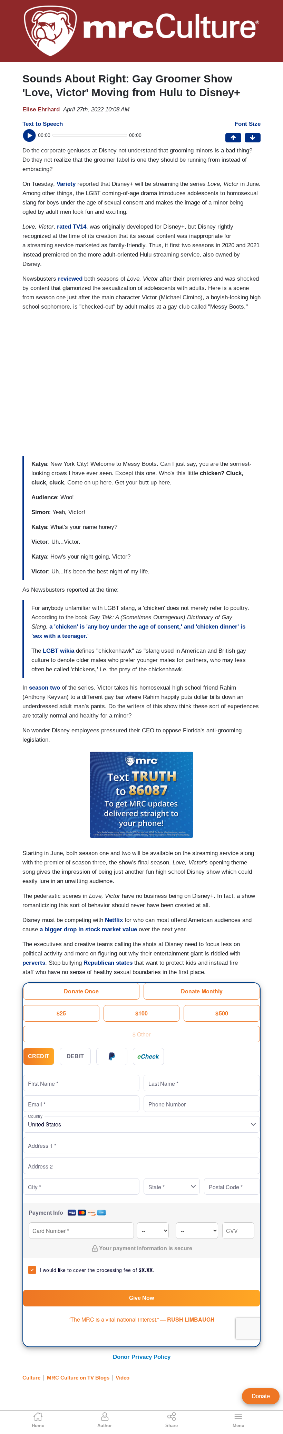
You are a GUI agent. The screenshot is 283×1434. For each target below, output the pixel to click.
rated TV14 (71, 226)
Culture (31, 1378)
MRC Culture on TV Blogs (78, 1378)
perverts (33, 963)
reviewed (70, 278)
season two (45, 687)
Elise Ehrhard (41, 109)
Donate (261, 1396)
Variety (66, 184)
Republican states (109, 963)
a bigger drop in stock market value (88, 929)
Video (122, 1378)
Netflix (115, 920)
